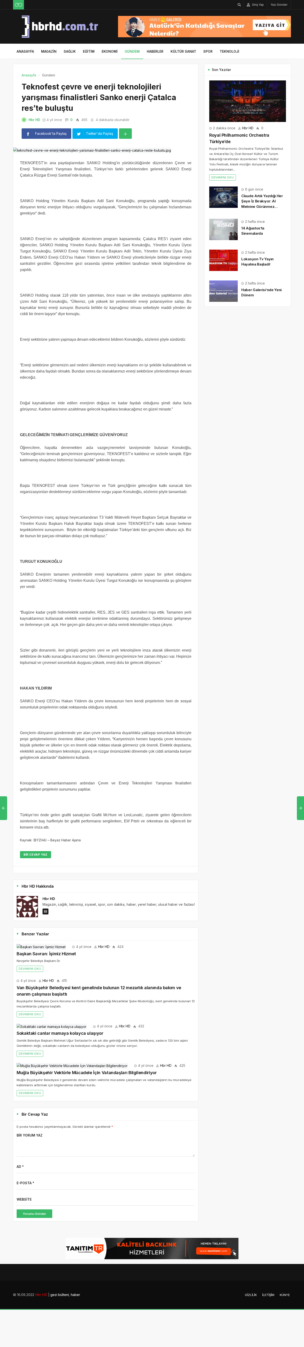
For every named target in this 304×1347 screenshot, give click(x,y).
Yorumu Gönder (34, 1214)
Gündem (132, 51)
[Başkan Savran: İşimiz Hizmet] (41, 947)
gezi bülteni (59, 1294)
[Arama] (239, 4)
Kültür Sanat (183, 51)
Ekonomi (110, 51)
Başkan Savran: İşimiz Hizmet (46, 953)
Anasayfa (25, 51)
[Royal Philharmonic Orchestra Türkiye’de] (247, 101)
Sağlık (70, 51)
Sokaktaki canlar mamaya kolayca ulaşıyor (60, 1033)
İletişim (268, 1295)
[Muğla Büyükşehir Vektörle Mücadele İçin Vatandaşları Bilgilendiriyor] (72, 1065)
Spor (208, 51)
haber (75, 1294)
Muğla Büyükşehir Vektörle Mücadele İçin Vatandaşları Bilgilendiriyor (87, 1072)
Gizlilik (251, 1295)
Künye (285, 1295)
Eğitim (89, 51)
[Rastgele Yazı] (18, 4)
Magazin (49, 51)
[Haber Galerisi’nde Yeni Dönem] (223, 291)
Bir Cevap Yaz (36, 854)
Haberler (155, 51)
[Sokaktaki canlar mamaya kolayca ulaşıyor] (51, 1026)
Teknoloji (229, 51)
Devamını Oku (30, 968)
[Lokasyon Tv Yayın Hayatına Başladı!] (223, 260)
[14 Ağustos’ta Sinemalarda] (223, 229)
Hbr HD (34, 120)
